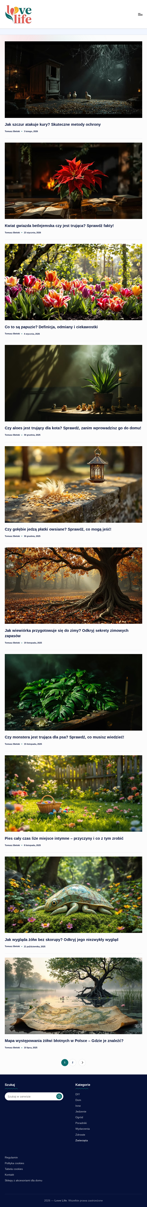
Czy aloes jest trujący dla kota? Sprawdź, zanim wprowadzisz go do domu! (73, 428)
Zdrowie (80, 1134)
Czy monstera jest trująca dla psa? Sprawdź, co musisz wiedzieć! (64, 737)
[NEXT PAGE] (82, 1062)
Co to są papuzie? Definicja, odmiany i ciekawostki (51, 327)
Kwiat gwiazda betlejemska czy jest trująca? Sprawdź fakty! (59, 226)
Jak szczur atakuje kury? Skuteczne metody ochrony (53, 124)
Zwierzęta (81, 1140)
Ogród (79, 1117)
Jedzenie (80, 1111)
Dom (78, 1100)
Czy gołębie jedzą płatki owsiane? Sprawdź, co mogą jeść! (58, 529)
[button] (82, 1062)
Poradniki (81, 1123)
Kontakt (9, 1174)
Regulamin (11, 1157)
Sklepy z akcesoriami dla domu (23, 1180)
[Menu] (140, 14)
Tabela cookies (14, 1168)
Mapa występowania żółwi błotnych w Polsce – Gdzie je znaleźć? (64, 1041)
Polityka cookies (14, 1163)
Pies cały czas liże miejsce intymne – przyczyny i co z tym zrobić (64, 838)
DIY (77, 1094)
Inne (78, 1105)
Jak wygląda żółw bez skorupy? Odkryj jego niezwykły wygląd (61, 940)
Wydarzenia (82, 1128)
